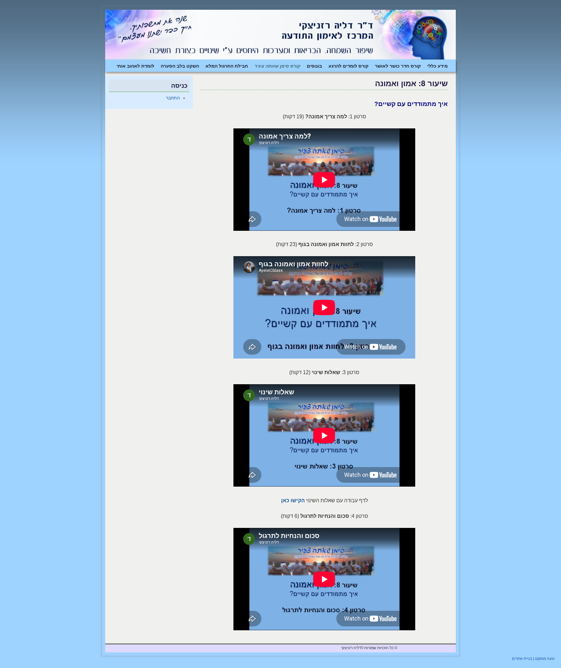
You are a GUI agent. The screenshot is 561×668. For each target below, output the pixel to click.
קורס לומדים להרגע (348, 65)
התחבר (173, 97)
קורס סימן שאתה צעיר (277, 65)
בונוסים (314, 65)
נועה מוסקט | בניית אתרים (533, 658)
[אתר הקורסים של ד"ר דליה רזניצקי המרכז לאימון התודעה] (280, 34)
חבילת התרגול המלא (227, 65)
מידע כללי (437, 65)
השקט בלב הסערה (180, 65)
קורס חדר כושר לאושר (398, 65)
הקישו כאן (293, 500)
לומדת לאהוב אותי (135, 65)
